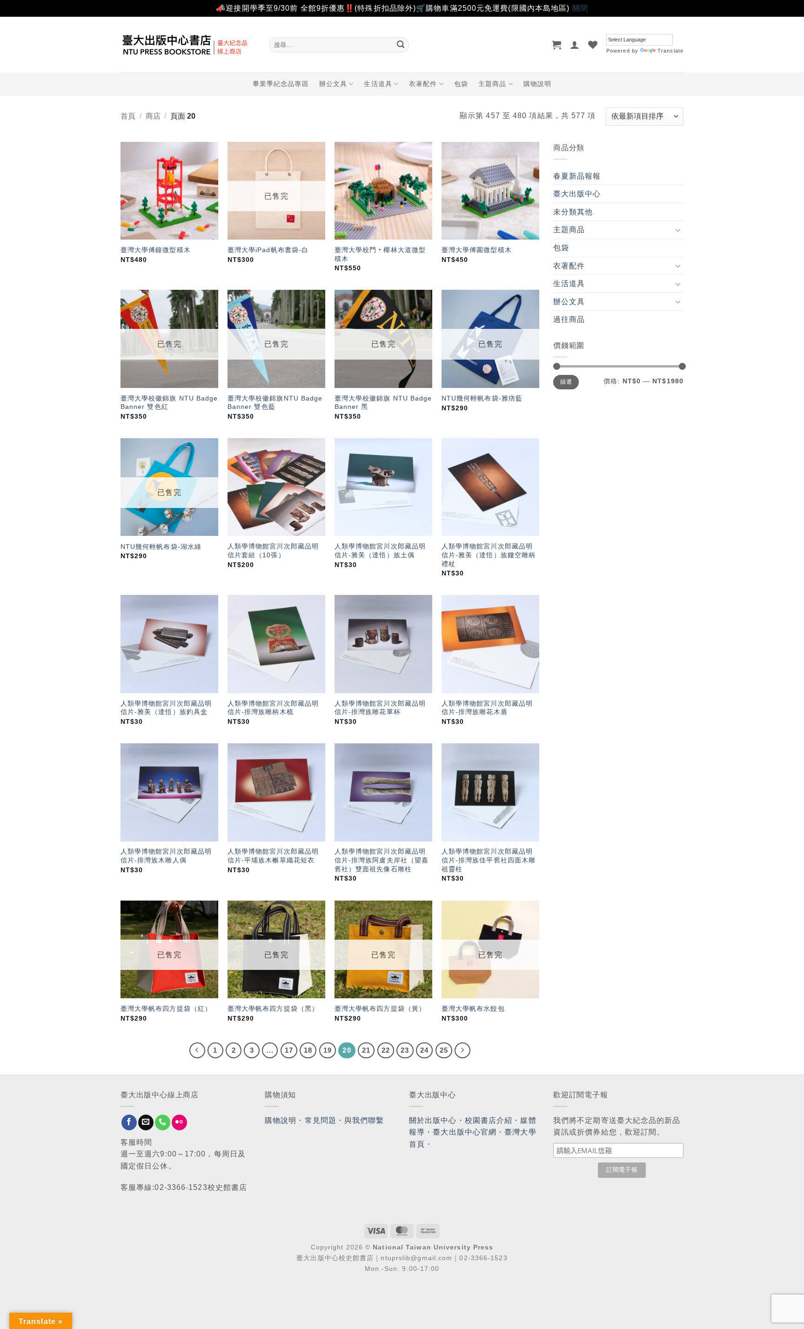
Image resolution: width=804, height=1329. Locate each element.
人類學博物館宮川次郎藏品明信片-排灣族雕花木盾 (487, 708)
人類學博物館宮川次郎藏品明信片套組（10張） (273, 550)
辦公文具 (333, 83)
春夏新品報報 (577, 176)
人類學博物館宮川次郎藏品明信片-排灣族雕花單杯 (380, 708)
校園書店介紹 (489, 1120)
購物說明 (537, 83)
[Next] (462, 1050)
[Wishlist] (593, 44)
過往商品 (569, 319)
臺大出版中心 (577, 194)
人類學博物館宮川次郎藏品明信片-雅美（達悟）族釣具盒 (166, 708)
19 (327, 1050)
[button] (557, 44)
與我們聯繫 (364, 1120)
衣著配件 (423, 83)
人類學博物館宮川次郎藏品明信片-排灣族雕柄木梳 (273, 708)
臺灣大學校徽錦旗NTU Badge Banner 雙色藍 (275, 402)
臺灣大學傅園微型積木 (477, 250)
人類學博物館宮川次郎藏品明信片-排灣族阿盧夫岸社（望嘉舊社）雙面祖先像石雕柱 (382, 860)
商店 (153, 116)
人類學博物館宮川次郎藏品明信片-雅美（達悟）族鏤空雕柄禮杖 (489, 554)
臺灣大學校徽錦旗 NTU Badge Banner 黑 (383, 402)
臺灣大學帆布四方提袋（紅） (166, 1008)
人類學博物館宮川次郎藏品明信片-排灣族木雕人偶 (166, 856)
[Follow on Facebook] (129, 1122)
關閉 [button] (580, 8)
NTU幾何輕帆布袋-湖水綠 (161, 546)
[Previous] (197, 1050)
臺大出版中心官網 (464, 1132)
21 (366, 1050)
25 (444, 1050)
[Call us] (162, 1122)
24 (424, 1050)
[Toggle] (677, 229)
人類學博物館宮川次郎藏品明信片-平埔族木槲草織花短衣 (273, 856)
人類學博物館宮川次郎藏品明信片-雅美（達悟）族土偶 (380, 550)
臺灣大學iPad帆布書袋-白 (268, 250)
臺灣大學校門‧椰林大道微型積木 (380, 254)
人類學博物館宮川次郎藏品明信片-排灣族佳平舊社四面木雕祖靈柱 (489, 860)
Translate (670, 50)
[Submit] (401, 45)
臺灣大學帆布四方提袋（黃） (380, 1008)
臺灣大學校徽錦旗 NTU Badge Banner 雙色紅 (169, 402)
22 (386, 1050)
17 (289, 1050)
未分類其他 (573, 212)
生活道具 (378, 83)
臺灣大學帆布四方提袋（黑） (273, 1008)
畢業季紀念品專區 (281, 83)
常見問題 (320, 1120)
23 (405, 1050)
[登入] (575, 44)
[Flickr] (179, 1122)
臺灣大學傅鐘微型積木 (156, 250)
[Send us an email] (146, 1122)
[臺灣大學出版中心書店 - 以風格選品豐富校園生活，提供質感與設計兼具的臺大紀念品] (188, 44)
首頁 (128, 116)
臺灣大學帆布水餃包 (473, 1008)
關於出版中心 (433, 1120)
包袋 (461, 83)
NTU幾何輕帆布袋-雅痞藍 (482, 398)
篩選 (566, 382)
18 (308, 1050)
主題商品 (492, 83)
